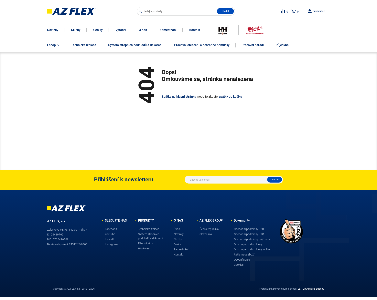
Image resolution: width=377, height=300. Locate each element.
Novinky (52, 30)
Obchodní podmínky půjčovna (252, 239)
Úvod (177, 229)
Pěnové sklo (145, 243)
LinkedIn (110, 239)
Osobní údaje (242, 259)
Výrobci (120, 30)
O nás (143, 30)
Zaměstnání (168, 30)
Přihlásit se (318, 11)
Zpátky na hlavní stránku (179, 96)
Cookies (238, 264)
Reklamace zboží (244, 254)
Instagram (111, 244)
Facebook (111, 229)
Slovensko (205, 234)
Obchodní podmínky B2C (249, 234)
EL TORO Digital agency (311, 288)
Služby (76, 30)
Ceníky (98, 30)
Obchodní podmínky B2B (249, 229)
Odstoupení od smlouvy (248, 244)
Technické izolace (148, 229)
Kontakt (194, 30)
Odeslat (275, 179)
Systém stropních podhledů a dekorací (150, 236)
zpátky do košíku (230, 96)
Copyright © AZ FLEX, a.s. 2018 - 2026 (74, 288)
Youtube (110, 234)
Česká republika (209, 229)
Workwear (144, 248)
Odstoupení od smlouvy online (252, 249)
